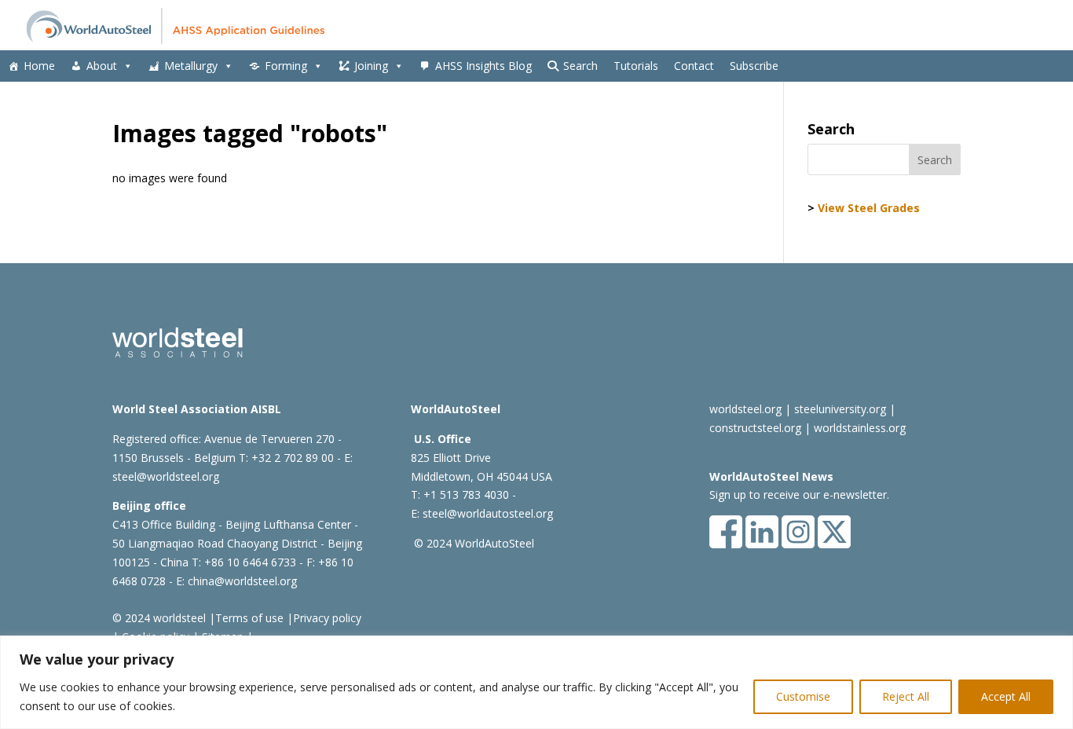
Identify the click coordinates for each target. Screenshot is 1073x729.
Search (580, 65)
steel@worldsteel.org (165, 476)
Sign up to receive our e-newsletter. (799, 494)
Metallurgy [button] (191, 65)
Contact (694, 65)
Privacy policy (327, 617)
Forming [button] (286, 65)
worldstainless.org (860, 427)
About (101, 65)
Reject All (905, 696)
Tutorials (635, 65)
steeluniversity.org (840, 408)
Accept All (1006, 696)
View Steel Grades (869, 207)
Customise (803, 696)
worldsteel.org (745, 408)
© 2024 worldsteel (159, 617)
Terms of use (249, 617)
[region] (536, 682)
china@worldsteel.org (242, 580)
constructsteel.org (755, 427)
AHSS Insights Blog (483, 65)
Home (39, 65)
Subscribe (754, 65)
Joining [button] (371, 65)
